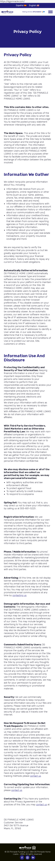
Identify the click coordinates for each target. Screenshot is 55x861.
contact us (35, 776)
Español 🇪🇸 (21, 5)
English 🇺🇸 (34, 5)
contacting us (19, 595)
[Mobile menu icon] (50, 12)
